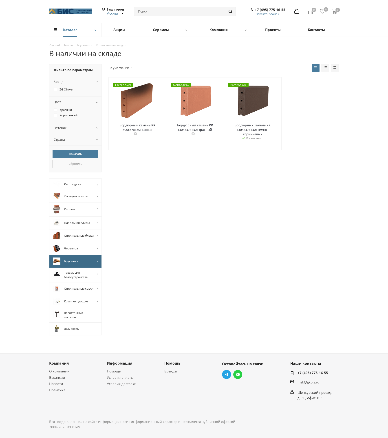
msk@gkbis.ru (308, 382)
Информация (119, 363)
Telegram (226, 374)
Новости (56, 383)
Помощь (114, 371)
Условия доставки (122, 383)
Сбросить (75, 164)
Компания (59, 363)
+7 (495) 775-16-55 (270, 10)
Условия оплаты (120, 377)
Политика (57, 390)
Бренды (170, 371)
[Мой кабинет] (296, 11)
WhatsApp (237, 374)
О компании (59, 371)
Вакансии (57, 377)
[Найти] (230, 11)
